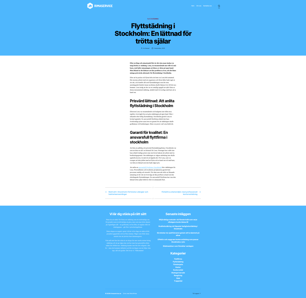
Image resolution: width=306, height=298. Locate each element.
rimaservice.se (116, 293)
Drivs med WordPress (130, 293)
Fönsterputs (178, 264)
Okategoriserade (178, 273)
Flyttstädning (152, 18)
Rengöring (178, 275)
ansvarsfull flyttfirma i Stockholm (150, 167)
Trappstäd (178, 281)
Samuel (147, 48)
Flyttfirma (178, 259)
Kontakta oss (207, 6)
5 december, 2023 (159, 48)
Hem (192, 6)
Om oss (198, 6)
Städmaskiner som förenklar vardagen (178, 246)
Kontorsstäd (178, 270)
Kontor (178, 267)
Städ (178, 278)
